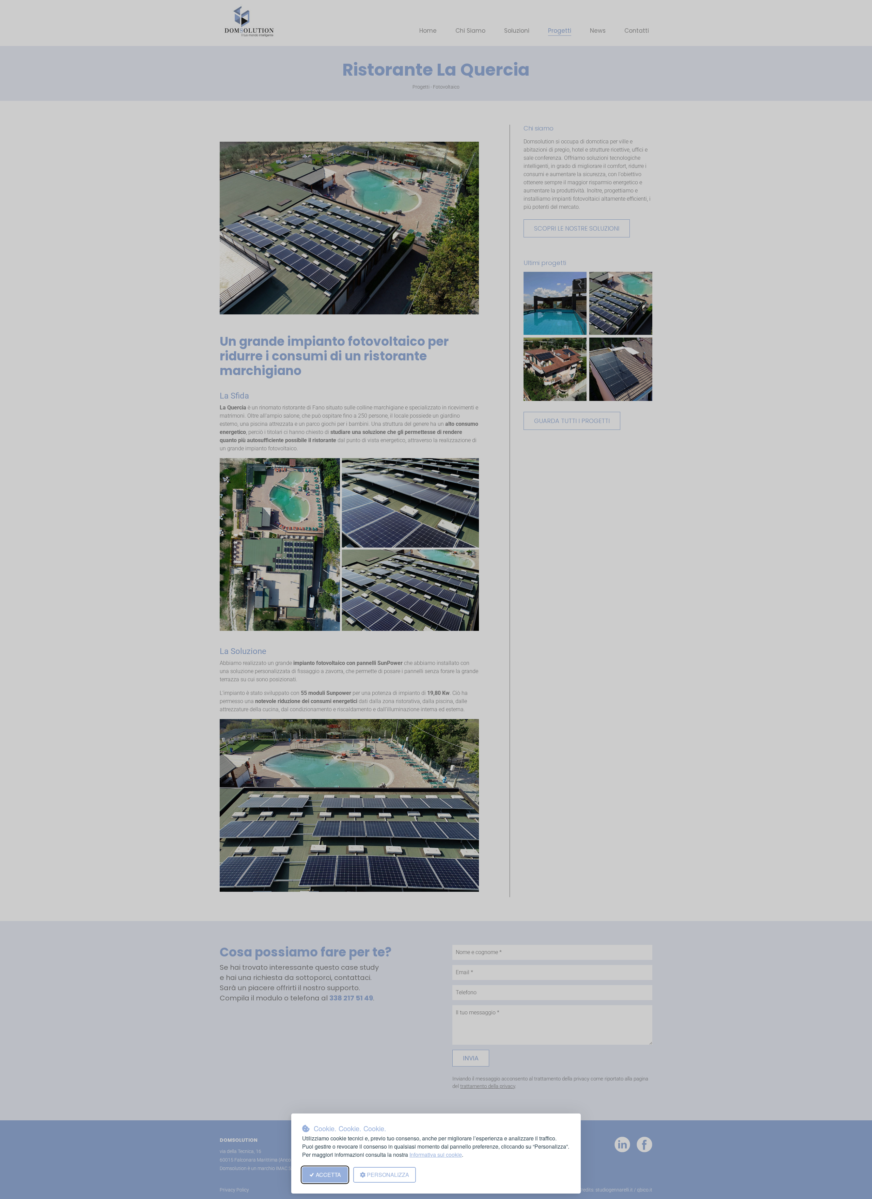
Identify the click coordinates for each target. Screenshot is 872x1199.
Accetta (328, 1175)
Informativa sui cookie (435, 1154)
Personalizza (388, 1175)
